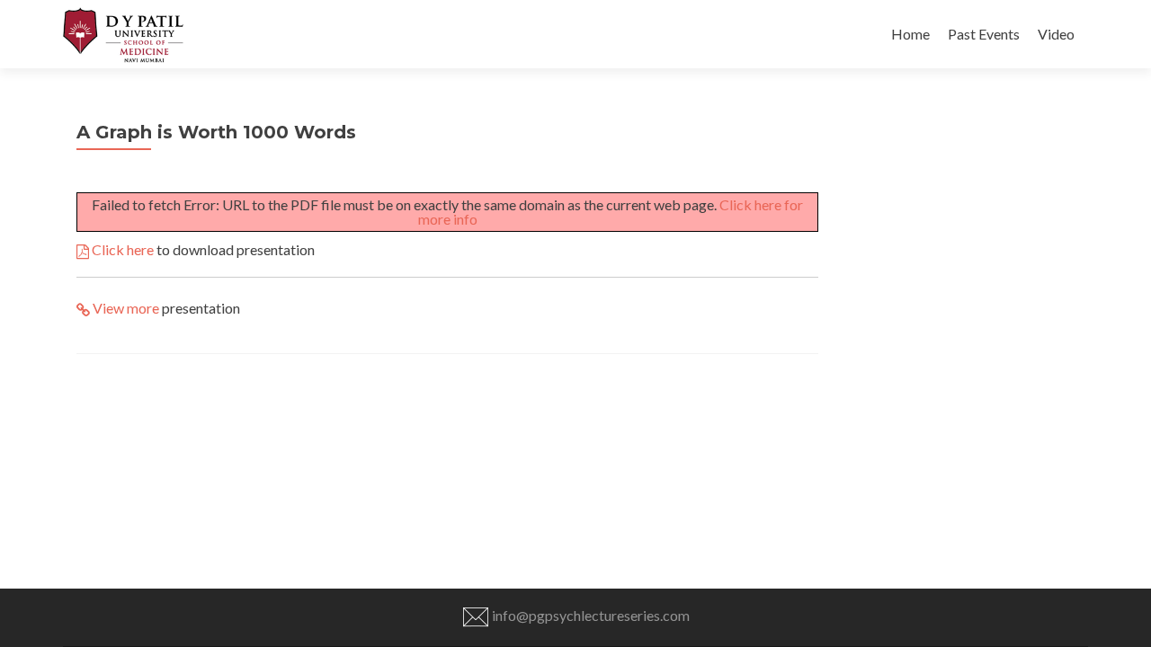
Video (1056, 33)
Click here (121, 249)
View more (124, 307)
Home (910, 33)
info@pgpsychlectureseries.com (589, 615)
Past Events (984, 33)
